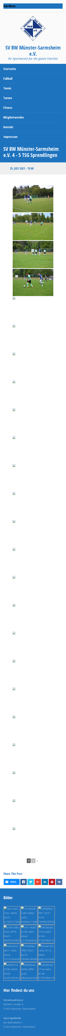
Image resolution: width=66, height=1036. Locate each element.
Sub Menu (9, 6)
